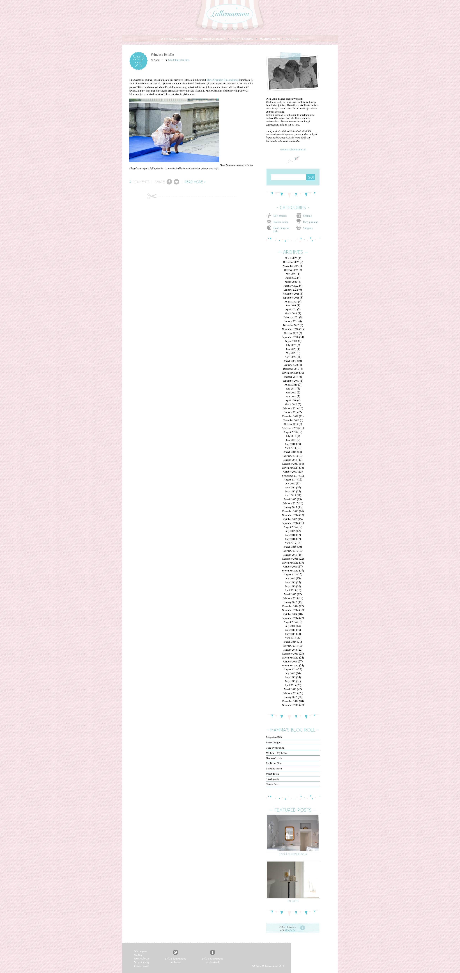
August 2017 (290, 479)
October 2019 (291, 376)
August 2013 (290, 669)
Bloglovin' (290, 930)
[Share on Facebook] (169, 183)
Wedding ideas (141, 965)
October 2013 (290, 661)
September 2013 (290, 665)
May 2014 (290, 633)
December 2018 (290, 416)
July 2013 (290, 673)
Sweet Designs (273, 742)
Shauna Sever (273, 784)
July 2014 (290, 626)
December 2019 (291, 368)
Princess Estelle (162, 54)
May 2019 (291, 396)
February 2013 (290, 693)
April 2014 (290, 637)
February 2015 (290, 598)
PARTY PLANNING (242, 38)
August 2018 (290, 432)
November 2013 (290, 657)
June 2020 (291, 349)
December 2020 (291, 325)
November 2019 (290, 372)
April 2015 (290, 590)
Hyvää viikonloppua (293, 854)
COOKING (191, 38)
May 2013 (290, 681)
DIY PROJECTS (170, 38)
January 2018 (290, 459)
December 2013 (290, 653)
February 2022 (291, 285)
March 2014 (290, 641)
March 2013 (290, 689)
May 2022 (291, 273)
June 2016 (290, 535)
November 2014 (290, 610)
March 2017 (290, 499)
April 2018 (290, 448)
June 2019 (291, 392)
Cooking (307, 215)
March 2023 (291, 258)
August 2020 (290, 341)
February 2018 (290, 455)
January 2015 (290, 602)
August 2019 (290, 384)
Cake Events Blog (275, 747)
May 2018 (290, 444)
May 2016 (290, 539)
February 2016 (290, 550)
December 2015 (290, 558)
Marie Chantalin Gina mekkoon (223, 79)
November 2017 (290, 467)
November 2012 (290, 705)
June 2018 (291, 440)
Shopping (308, 228)
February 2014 (290, 645)
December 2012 (290, 701)
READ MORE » (195, 181)
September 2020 (290, 337)
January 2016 (290, 554)
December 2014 (290, 606)
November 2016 (290, 515)
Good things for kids (178, 59)
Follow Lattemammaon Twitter (175, 960)
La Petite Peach (274, 768)
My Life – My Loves (276, 753)
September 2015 (290, 570)
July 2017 (290, 483)
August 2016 (290, 527)
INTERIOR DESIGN (214, 38)
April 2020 (290, 357)
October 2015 (290, 566)
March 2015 (290, 594)
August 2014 (290, 622)
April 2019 (290, 400)
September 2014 (290, 618)
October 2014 (290, 614)
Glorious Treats (274, 758)
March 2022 (291, 281)
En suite (293, 901)
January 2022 (291, 289)
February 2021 (291, 317)
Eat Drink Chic (273, 763)
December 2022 (291, 262)
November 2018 (291, 420)
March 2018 (290, 452)
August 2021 (290, 301)
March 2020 (290, 361)
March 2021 (291, 313)
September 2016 (290, 523)
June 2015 (290, 582)
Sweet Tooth (272, 773)
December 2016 (290, 511)
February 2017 (290, 503)
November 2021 (291, 293)
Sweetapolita (272, 779)
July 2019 (291, 388)
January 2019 (291, 412)
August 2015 (290, 574)
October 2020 (291, 333)
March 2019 (291, 404)
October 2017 (290, 471)
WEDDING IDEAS (269, 38)
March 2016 (290, 546)
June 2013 (290, 677)
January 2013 (290, 697)
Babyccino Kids (274, 737)
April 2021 (290, 309)
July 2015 (290, 578)
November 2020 (290, 329)
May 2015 (290, 586)
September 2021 (291, 297)
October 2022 (291, 270)
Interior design (280, 222)
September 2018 (290, 428)
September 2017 (290, 475)
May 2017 (290, 491)
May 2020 (291, 353)
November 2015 (290, 562)
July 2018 (291, 436)
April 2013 (290, 685)
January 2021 (291, 321)
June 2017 (290, 487)
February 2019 (290, 408)
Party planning (310, 222)
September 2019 (291, 380)
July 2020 (291, 345)
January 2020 (291, 364)
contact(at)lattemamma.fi (293, 149)
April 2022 (290, 277)
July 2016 (290, 531)
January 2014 (290, 649)
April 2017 (290, 495)
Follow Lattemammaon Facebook (212, 960)
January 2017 (290, 507)
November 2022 (291, 266)
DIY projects (280, 215)
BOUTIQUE (292, 38)
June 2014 (290, 630)
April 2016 (290, 542)
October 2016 (290, 519)
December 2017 (290, 463)
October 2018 (291, 424)
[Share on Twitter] (176, 183)
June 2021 (291, 305)
